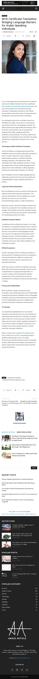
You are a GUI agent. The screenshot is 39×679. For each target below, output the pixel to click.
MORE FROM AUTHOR (24, 432)
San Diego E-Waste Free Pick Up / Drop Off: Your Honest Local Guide (19, 495)
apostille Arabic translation (14, 377)
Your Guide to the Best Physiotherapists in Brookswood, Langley (17, 489)
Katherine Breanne (8, 32)
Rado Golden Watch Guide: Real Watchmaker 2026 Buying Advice (18, 484)
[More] (34, 36)
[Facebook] (12, 670)
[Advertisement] (19, 87)
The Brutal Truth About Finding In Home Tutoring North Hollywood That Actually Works (24, 438)
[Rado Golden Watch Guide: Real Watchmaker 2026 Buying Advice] (6, 536)
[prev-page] (18, 462)
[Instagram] (17, 670)
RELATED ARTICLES (8, 432)
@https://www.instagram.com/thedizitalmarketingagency (19, 514)
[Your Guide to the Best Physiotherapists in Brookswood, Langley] (6, 544)
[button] (3, 8)
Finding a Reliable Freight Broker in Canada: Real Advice (17, 479)
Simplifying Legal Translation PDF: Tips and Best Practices (28, 402)
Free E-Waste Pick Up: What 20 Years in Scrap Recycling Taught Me (17, 500)
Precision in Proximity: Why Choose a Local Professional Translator (10, 403)
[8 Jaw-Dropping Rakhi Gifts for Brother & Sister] (6, 576)
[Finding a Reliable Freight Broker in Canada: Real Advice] (6, 527)
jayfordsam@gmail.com (23, 658)
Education (9, 13)
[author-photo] (19, 420)
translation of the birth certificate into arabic (14, 380)
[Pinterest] (22, 670)
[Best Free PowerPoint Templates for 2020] (6, 567)
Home (3, 13)
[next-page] (21, 462)
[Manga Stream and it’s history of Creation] (6, 559)
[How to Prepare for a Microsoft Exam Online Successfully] (6, 456)
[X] (27, 670)
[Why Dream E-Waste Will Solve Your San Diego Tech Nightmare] (6, 447)
